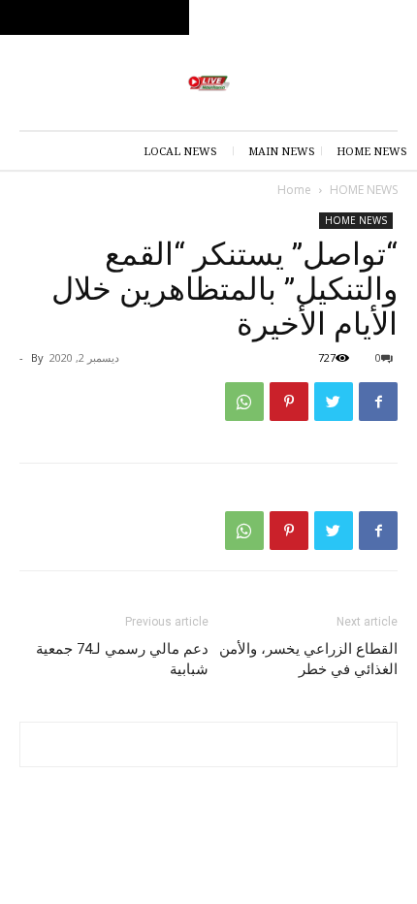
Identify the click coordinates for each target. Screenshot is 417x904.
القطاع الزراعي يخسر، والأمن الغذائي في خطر (308, 659)
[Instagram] (321, 18)
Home (294, 189)
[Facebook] (355, 18)
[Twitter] (288, 18)
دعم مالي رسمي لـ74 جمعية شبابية (122, 659)
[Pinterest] (289, 401)
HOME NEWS (364, 189)
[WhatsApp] (244, 401)
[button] (389, 17)
